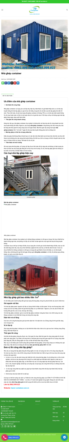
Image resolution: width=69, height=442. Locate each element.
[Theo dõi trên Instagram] (5, 426)
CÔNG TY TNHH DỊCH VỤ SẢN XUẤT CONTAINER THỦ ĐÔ (8, 409)
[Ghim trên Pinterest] (15, 83)
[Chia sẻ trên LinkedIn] (18, 83)
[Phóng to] (3, 67)
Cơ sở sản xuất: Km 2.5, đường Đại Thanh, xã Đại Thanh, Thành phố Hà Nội (8, 415)
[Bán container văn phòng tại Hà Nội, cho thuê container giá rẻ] (34, 9)
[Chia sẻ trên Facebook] (5, 83)
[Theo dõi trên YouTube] (14, 426)
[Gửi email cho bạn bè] (12, 83)
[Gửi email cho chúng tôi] (8, 426)
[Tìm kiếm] (67, 9)
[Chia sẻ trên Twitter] (8, 83)
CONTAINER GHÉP (13, 70)
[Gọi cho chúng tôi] (11, 426)
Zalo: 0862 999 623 (7, 424)
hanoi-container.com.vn (20, 388)
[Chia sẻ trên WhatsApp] (2, 83)
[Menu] (2, 10)
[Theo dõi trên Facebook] (2, 426)
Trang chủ (4, 70)
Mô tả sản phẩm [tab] (7, 95)
